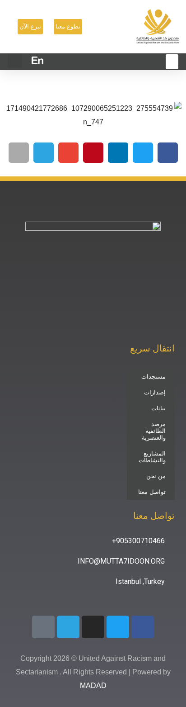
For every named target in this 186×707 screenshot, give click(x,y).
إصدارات (155, 392)
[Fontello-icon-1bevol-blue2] (43, 627)
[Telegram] (68, 627)
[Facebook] (142, 627)
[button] (15, 61)
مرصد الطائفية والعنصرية (154, 431)
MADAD (93, 685)
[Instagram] (93, 627)
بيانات (158, 408)
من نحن (156, 476)
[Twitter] (118, 627)
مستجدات (153, 376)
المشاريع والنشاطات (152, 457)
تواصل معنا (152, 492)
